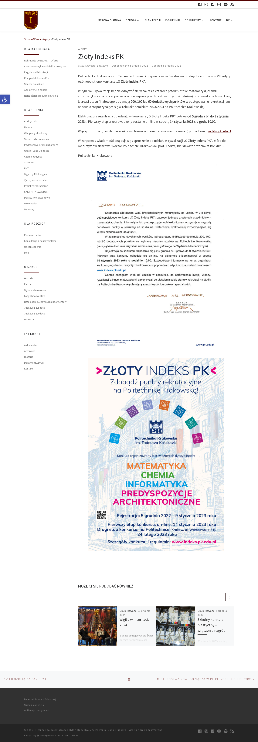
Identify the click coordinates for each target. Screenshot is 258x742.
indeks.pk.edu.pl (219, 131)
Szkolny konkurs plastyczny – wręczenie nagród (212, 625)
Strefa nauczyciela (34, 705)
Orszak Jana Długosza (36, 150)
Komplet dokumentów (36, 78)
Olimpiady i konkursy (36, 133)
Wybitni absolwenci (35, 290)
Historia (28, 278)
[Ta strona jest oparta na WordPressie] (38, 735)
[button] (5, 99)
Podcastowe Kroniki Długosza (41, 145)
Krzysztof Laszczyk (96, 65)
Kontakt (28, 368)
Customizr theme (70, 735)
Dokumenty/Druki (34, 362)
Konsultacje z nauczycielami (40, 241)
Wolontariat (30, 203)
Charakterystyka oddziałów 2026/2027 (45, 66)
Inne (26, 252)
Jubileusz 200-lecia (35, 313)
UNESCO (29, 319)
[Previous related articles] (220, 597)
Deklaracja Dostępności (36, 710)
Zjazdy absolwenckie (36, 180)
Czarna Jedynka (33, 156)
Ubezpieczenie (32, 246)
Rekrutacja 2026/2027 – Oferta (41, 60)
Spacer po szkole (34, 84)
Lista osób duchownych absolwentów (45, 301)
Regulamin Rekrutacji (36, 72)
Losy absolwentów (34, 296)
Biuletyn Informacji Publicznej (40, 699)
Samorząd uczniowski (36, 139)
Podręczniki (30, 121)
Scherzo (29, 162)
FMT (26, 168)
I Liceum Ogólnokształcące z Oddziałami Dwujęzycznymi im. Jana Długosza (80, 730)
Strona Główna (32, 39)
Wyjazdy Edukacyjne (35, 174)
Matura (28, 127)
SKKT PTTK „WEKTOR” (36, 191)
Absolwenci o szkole (35, 90)
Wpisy (46, 39)
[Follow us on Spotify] (225, 4)
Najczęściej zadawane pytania (41, 95)
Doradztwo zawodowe (37, 197)
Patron (28, 284)
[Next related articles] (229, 597)
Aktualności (30, 345)
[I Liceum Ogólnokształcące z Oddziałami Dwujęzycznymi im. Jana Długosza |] (31, 19)
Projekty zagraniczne (36, 186)
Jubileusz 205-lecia (35, 307)
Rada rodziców (32, 235)
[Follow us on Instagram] (206, 4)
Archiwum (29, 351)
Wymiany (29, 209)
